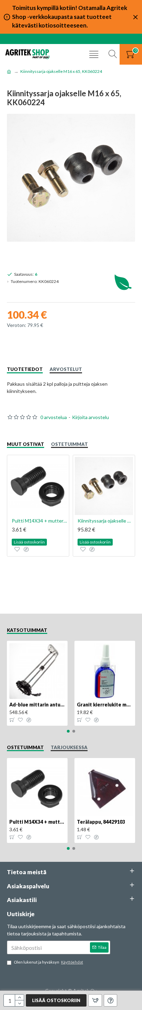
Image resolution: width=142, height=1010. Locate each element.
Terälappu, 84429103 (101, 822)
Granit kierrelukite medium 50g (105, 704)
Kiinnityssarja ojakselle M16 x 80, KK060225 (105, 521)
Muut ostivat (25, 444)
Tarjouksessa (69, 747)
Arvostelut (66, 369)
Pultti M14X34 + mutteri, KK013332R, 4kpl (39, 521)
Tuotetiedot (25, 369)
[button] (68, 731)
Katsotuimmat (27, 630)
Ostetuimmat (69, 444)
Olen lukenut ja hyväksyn (48, 962)
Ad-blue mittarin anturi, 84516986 (37, 704)
